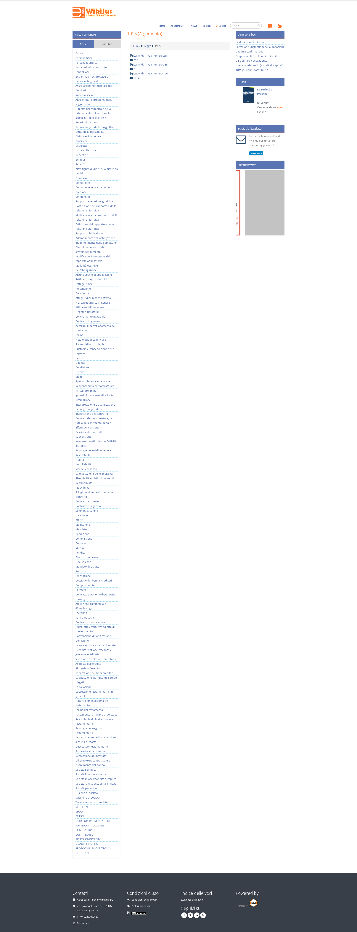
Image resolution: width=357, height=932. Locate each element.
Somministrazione (86, 510)
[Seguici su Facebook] (184, 915)
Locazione (81, 515)
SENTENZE (82, 807)
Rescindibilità (83, 483)
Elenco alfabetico (193, 899)
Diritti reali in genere (88, 136)
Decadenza (82, 293)
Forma (79, 335)
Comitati (80, 90)
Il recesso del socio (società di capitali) (259, 65)
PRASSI (79, 816)
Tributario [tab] (108, 44)
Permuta (80, 590)
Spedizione (82, 534)
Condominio (83, 196)
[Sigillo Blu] (263, 202)
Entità (79, 53)
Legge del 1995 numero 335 (150, 64)
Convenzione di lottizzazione (93, 636)
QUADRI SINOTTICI (87, 843)
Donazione (82, 640)
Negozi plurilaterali (87, 312)
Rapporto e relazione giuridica (94, 201)
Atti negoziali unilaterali (90, 307)
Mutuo (79, 548)
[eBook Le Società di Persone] (245, 95)
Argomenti (177, 26)
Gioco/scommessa (86, 557)
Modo (79, 376)
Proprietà (81, 141)
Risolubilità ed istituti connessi (94, 478)
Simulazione (83, 400)
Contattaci (83, 923)
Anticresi (80, 571)
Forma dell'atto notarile (89, 344)
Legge (147, 46)
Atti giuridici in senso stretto (93, 298)
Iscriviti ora (256, 153)
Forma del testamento (89, 710)
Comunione (82, 182)
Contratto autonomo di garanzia (95, 594)
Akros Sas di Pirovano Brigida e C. (95, 899)
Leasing (80, 599)
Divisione (81, 192)
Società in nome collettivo (91, 774)
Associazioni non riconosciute (93, 85)
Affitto (79, 520)
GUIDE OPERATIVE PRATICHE (92, 821)
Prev (240, 104)
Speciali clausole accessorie (92, 381)
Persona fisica (84, 58)
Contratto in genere (87, 321)
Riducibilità (82, 487)
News (194, 26)
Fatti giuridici (83, 284)
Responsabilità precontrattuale (94, 386)
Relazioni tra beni (86, 122)
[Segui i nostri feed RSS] (203, 915)
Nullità (79, 459)
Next (280, 104)
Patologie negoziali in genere (93, 450)
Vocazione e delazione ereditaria (95, 659)
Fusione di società (86, 793)
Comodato (81, 543)
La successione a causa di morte (95, 645)
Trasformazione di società (91, 802)
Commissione (83, 538)
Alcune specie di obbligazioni (93, 274)
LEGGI (136, 46)
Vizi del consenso (86, 469)
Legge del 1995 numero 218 (150, 55)
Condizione (82, 367)
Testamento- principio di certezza (96, 714)
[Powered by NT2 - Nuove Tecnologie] (247, 902)
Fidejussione (83, 562)
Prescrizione (83, 288)
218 (136, 60)
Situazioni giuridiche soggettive (95, 127)
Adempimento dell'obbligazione (95, 238)
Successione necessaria (90, 751)
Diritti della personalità (89, 131)
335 (136, 69)
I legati (79, 682)
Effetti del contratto (87, 427)
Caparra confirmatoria (249, 51)
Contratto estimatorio (88, 501)
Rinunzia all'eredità (87, 668)
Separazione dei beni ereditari (94, 673)
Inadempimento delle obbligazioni (96, 242)
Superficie (81, 155)
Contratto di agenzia (88, 506)
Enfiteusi (80, 159)
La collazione (83, 687)
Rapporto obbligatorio (89, 233)
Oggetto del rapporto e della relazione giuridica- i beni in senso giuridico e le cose (93, 113)
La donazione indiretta (250, 42)
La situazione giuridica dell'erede (96, 677)
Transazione (83, 576)
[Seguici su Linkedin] (197, 915)
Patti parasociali (85, 617)
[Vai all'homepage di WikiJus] (97, 12)
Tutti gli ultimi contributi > (252, 70)
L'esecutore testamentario (91, 746)
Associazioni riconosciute (91, 67)
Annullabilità (83, 464)
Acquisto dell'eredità (88, 663)
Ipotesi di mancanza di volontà (94, 395)
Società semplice (85, 769)
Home (161, 26)
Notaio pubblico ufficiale (90, 339)
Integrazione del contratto (91, 413)
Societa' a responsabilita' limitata (96, 783)
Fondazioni (82, 72)
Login (222, 26)
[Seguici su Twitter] (190, 915)
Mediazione (82, 524)
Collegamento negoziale (90, 316)
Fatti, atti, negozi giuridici (91, 279)
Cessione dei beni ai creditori (93, 580)
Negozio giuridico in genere (92, 302)
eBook (207, 26)
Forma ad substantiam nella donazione (260, 47)
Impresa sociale (85, 95)
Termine (80, 372)
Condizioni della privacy (144, 899)
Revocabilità (83, 455)
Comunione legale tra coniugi (93, 187)
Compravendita (85, 585)
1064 (136, 78)
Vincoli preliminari (86, 390)
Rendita (80, 552)
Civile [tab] (83, 44)
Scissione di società (87, 797)
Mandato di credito (87, 566)
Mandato (81, 529)
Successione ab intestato (90, 756)
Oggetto (80, 362)
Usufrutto (81, 145)
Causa (79, 358)
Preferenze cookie (141, 906)
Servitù (79, 164)
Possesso (81, 178)
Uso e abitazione (85, 150)
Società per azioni (86, 788)
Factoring (81, 613)
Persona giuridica (86, 62)
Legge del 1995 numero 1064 (151, 73)
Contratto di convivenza (90, 622)
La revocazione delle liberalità (94, 473)
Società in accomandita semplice (95, 779)
